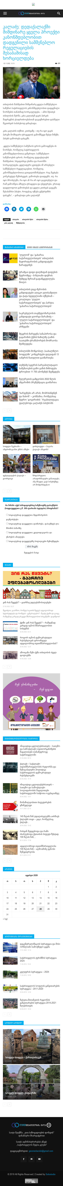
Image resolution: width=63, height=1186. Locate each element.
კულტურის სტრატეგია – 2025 (34, 972)
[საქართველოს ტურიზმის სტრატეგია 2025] (10, 960)
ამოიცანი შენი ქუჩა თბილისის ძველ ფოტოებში (38, 654)
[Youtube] (39, 1159)
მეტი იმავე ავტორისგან (39, 247)
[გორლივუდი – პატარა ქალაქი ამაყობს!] (46, 434)
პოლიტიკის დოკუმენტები (18, 936)
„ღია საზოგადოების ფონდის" (39, 1132)
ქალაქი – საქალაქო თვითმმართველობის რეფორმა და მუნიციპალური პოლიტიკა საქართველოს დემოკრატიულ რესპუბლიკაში (38, 769)
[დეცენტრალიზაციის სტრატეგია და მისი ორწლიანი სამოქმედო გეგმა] (10, 948)
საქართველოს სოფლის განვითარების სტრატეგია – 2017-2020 (40, 987)
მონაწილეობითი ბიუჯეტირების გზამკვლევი (35, 804)
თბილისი (15, 219)
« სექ (5, 919)
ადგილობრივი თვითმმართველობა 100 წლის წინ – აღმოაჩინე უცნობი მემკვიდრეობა (38, 849)
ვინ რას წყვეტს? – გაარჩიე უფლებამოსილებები (27, 602)
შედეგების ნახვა (31, 552)
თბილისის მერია (42, 219)
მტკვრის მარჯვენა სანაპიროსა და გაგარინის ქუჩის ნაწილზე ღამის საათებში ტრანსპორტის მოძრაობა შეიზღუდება (38, 339)
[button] (59, 13)
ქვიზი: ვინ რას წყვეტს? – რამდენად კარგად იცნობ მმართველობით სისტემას (38, 625)
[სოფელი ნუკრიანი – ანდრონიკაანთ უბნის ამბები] (16, 434)
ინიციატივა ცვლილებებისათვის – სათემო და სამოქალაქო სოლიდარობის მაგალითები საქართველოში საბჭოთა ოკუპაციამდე (39, 789)
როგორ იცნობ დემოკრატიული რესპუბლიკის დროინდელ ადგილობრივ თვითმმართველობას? (38, 640)
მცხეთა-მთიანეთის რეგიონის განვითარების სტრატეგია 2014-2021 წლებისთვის (38, 1002)
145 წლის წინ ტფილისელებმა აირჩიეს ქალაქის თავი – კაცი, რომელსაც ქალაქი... (39, 819)
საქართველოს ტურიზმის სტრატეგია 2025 (38, 959)
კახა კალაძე (8, 223)
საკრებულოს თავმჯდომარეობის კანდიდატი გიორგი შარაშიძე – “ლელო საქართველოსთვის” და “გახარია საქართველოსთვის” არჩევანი (37, 320)
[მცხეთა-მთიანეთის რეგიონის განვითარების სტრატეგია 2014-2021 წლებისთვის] (10, 1003)
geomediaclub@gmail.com (41, 1151)
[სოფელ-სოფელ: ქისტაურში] (31, 1082)
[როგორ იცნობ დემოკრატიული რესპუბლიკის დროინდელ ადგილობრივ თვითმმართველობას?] (10, 640)
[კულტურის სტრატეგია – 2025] (10, 974)
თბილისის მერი (27, 219)
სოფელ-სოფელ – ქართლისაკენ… (24, 1057)
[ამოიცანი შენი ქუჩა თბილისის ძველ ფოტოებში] (10, 655)
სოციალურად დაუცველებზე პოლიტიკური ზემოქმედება (34, 541)
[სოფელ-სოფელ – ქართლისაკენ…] (31, 1046)
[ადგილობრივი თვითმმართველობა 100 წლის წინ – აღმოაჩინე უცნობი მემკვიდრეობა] (10, 850)
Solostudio (50, 1174)
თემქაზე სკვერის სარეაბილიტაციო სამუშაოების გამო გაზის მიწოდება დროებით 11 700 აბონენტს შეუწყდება (39, 368)
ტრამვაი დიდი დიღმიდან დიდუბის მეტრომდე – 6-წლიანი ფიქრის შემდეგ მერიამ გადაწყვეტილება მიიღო (38, 277)
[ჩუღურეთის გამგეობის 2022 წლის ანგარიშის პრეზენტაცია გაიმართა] (10, 382)
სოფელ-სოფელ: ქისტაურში (20, 1093)
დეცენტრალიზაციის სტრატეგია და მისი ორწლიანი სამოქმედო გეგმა (40, 945)
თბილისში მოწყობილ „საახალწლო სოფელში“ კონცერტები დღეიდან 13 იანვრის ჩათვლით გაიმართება (39, 354)
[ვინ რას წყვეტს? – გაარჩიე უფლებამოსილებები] (31, 585)
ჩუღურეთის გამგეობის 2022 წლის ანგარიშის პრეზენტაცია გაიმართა (38, 380)
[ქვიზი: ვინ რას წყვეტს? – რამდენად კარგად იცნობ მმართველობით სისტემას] (10, 626)
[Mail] (31, 1159)
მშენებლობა (20, 223)
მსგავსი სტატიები (14, 247)
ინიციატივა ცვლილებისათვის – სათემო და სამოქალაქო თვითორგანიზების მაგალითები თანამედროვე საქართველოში (40, 750)
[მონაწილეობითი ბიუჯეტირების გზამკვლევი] (10, 806)
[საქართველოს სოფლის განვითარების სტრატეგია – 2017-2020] (10, 988)
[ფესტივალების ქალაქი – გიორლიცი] (16, 463)
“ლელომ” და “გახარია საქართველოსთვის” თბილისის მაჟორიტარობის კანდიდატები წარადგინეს (36, 260)
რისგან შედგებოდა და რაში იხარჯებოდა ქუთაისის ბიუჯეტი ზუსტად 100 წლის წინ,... (39, 834)
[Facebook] (24, 1159)
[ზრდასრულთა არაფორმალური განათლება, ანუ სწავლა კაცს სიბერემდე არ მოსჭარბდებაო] (46, 463)
